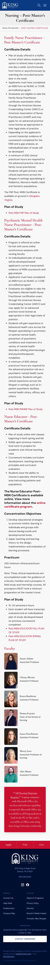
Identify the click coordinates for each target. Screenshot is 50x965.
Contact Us (8, 898)
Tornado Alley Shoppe (36, 918)
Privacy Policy (33, 903)
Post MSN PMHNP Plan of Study (26, 409)
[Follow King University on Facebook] (27, 885)
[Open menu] (45, 5)
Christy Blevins (27, 677)
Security (30, 908)
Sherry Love (26, 751)
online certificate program (24, 505)
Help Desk (7, 903)
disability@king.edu (23, 954)
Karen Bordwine (28, 696)
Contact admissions (25, 939)
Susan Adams (26, 658)
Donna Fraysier (27, 713)
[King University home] (25, 859)
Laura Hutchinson (29, 733)
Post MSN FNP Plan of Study (24, 212)
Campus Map (9, 913)
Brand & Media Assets (36, 913)
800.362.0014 (25, 877)
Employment (8, 908)
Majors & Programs (35, 898)
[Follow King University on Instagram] (22, 885)
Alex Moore (25, 771)
